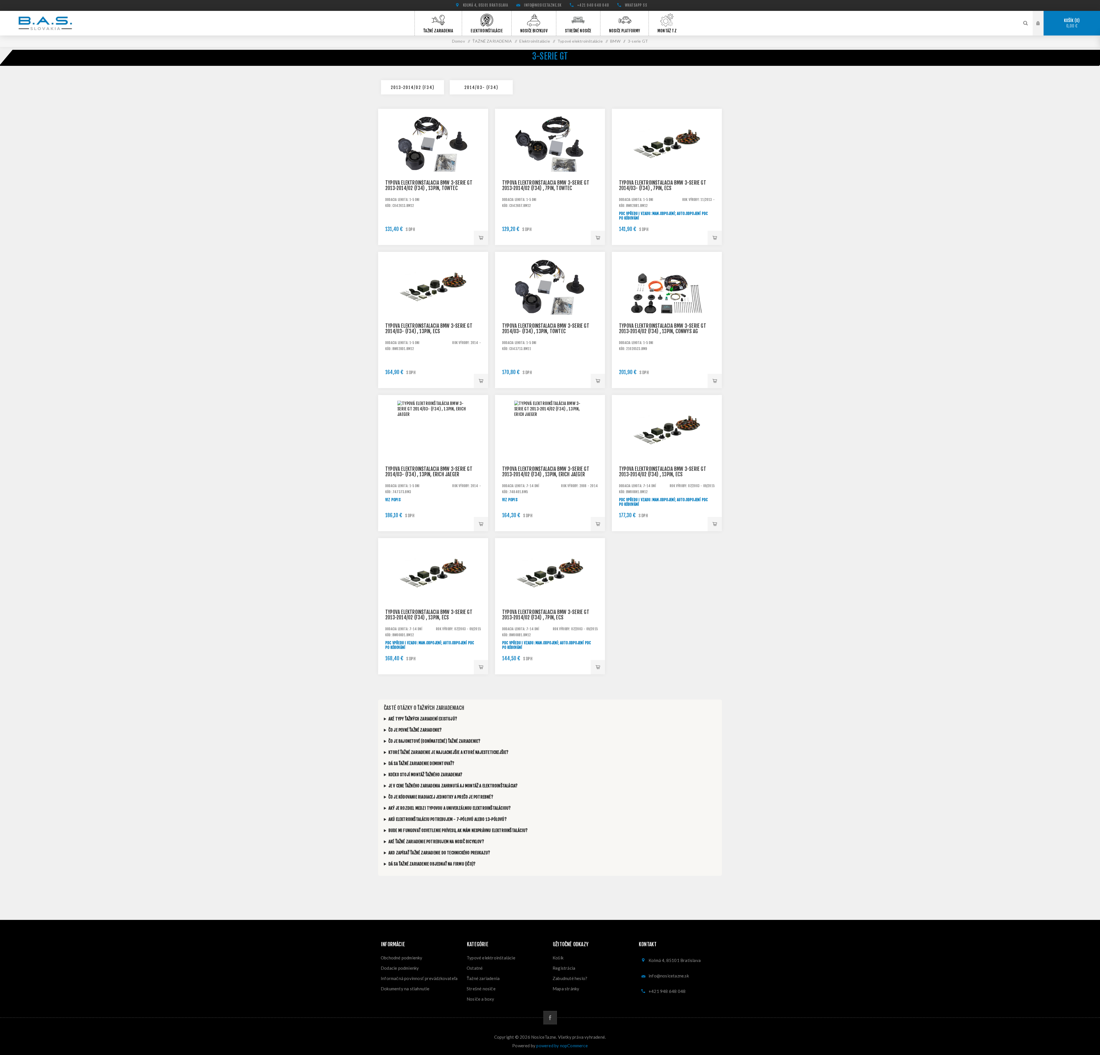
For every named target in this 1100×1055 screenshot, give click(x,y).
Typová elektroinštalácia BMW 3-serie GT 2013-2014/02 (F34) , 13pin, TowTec (428, 185)
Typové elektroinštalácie (491, 957)
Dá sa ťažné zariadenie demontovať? (421, 763)
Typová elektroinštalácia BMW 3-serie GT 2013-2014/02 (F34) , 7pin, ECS (545, 614)
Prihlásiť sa (1042, 22)
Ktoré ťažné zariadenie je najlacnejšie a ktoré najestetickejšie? (448, 752)
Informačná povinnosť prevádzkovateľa (419, 978)
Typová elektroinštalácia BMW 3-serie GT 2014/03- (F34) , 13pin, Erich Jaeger (428, 471)
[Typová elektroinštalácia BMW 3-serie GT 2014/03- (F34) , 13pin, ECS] (433, 307)
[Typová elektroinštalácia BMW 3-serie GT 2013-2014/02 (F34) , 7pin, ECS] (550, 593)
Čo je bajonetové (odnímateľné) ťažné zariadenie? (434, 741)
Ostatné (475, 968)
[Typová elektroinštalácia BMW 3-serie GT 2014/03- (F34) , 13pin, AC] (550, 307)
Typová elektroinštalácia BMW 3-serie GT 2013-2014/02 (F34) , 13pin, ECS (662, 471)
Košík (1071, 23)
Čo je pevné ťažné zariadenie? (415, 730)
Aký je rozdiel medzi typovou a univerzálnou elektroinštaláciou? (449, 808)
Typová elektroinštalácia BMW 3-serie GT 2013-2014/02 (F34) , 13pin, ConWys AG (662, 328)
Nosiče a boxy (480, 998)
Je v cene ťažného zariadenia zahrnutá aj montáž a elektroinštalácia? (453, 786)
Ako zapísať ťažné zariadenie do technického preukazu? (439, 853)
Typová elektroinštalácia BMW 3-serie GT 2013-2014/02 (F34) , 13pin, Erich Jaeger (545, 471)
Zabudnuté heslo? (570, 978)
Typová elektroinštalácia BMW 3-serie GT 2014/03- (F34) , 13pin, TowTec (545, 328)
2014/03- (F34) (481, 87)
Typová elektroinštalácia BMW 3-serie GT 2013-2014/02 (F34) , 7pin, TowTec (545, 185)
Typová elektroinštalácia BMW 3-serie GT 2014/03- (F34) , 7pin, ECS (662, 185)
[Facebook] (550, 1017)
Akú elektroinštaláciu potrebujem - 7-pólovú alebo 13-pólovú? (447, 819)
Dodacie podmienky (400, 968)
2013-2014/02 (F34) (413, 87)
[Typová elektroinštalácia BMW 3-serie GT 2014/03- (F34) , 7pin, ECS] (667, 164)
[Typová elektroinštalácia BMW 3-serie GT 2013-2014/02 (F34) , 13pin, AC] (433, 164)
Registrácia (564, 968)
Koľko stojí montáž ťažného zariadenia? (425, 774)
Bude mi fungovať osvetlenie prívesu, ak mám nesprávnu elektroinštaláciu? (458, 830)
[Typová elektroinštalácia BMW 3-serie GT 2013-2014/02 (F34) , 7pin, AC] (550, 164)
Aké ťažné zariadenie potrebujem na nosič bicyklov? (436, 841)
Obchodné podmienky (402, 957)
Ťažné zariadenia (483, 978)
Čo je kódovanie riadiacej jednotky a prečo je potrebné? (440, 797)
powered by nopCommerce (562, 1045)
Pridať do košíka (481, 238)
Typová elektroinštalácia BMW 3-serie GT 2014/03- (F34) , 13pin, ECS (428, 328)
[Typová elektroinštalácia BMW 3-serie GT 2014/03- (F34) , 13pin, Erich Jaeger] (433, 450)
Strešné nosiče (481, 988)
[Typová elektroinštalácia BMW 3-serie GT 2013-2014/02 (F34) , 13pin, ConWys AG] (667, 307)
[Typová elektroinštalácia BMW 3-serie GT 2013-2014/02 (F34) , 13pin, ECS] (667, 450)
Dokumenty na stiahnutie (405, 988)
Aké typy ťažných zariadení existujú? (422, 719)
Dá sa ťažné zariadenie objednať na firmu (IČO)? (432, 864)
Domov (458, 41)
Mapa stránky (566, 988)
